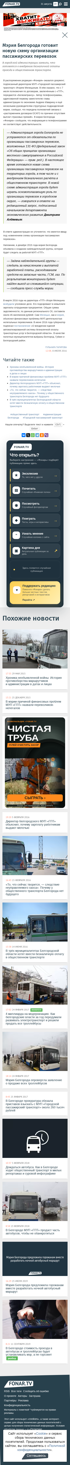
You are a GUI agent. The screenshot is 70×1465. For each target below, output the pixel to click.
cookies (33, 1419)
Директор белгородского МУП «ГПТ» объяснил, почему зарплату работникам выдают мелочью (35, 385)
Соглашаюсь (36, 1455)
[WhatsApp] (33, 435)
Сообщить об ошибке (36, 1391)
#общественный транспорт (24, 414)
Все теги (16, 1391)
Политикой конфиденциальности (41, 1448)
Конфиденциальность (17, 1405)
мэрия (60, 315)
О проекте (10, 1396)
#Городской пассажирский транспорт (43, 417)
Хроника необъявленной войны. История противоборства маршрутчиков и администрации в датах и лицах (36, 370)
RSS (7, 1391)
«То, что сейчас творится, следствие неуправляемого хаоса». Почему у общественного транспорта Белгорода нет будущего (37, 393)
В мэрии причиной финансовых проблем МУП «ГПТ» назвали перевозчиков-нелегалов (38, 378)
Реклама (23, 1400)
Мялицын (45, 315)
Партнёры (10, 1400)
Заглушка (34, 1396)
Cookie (41, 1433)
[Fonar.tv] (11, 4)
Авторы (22, 1396)
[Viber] (46, 435)
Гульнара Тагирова (56, 347)
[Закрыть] (65, 35)
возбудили (8, 304)
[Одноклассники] (42, 435)
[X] (28, 435)
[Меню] (66, 4)
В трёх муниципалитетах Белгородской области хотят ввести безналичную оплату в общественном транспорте (37, 403)
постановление (22, 325)
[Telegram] (37, 435)
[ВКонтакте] (24, 435)
